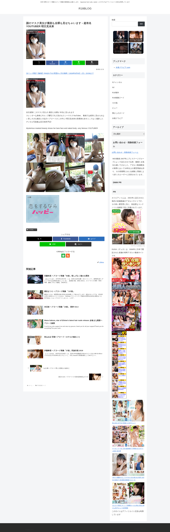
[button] (92, 63)
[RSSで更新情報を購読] (68, 256)
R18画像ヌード (32, 229)
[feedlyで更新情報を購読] (63, 256)
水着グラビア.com (123, 67)
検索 (113, 20)
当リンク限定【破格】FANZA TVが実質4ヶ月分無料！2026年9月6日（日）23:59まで (60, 73)
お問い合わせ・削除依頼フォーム (125, 152)
